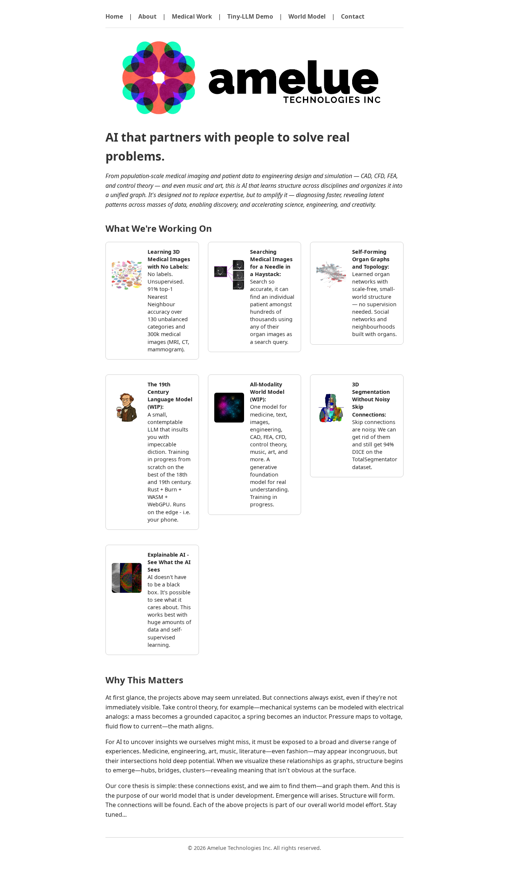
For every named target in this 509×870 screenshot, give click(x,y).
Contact (352, 16)
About (147, 16)
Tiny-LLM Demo (250, 16)
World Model (307, 16)
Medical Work (192, 16)
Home (114, 16)
